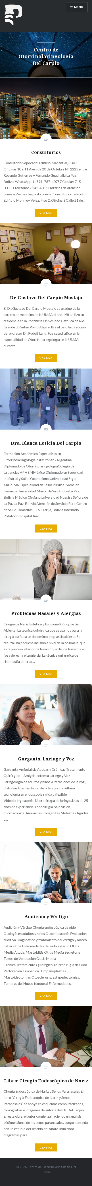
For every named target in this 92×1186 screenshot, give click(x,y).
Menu (78, 7)
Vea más (46, 213)
